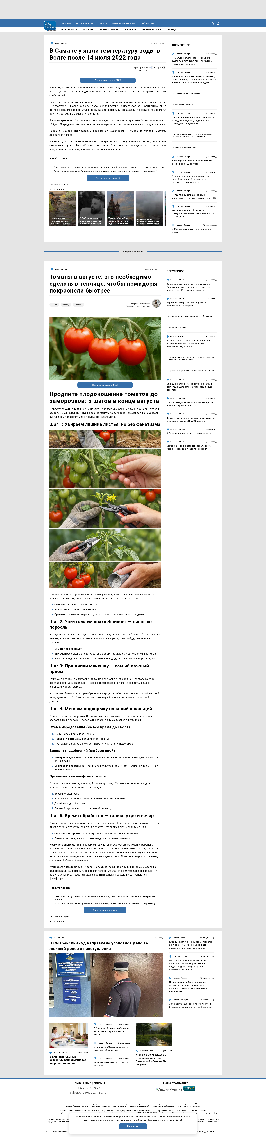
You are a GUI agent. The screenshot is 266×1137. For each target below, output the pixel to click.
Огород (66, 305)
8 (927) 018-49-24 (88, 1088)
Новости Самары (61, 43)
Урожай (78, 305)
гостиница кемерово (60, 917)
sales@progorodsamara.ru (88, 1092)
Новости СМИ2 (57, 189)
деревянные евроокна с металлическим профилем (191, 370)
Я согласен (133, 1126)
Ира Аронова (141, 67)
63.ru (65, 95)
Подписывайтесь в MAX (108, 80)
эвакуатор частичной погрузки (181, 316)
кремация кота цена (182, 93)
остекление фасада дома (184, 147)
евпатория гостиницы (60, 185)
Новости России (183, 113)
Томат (54, 305)
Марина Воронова (141, 303)
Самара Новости (109, 141)
